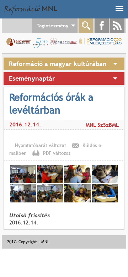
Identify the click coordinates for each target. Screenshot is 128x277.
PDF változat (56, 153)
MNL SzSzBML (102, 124)
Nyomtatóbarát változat (40, 145)
